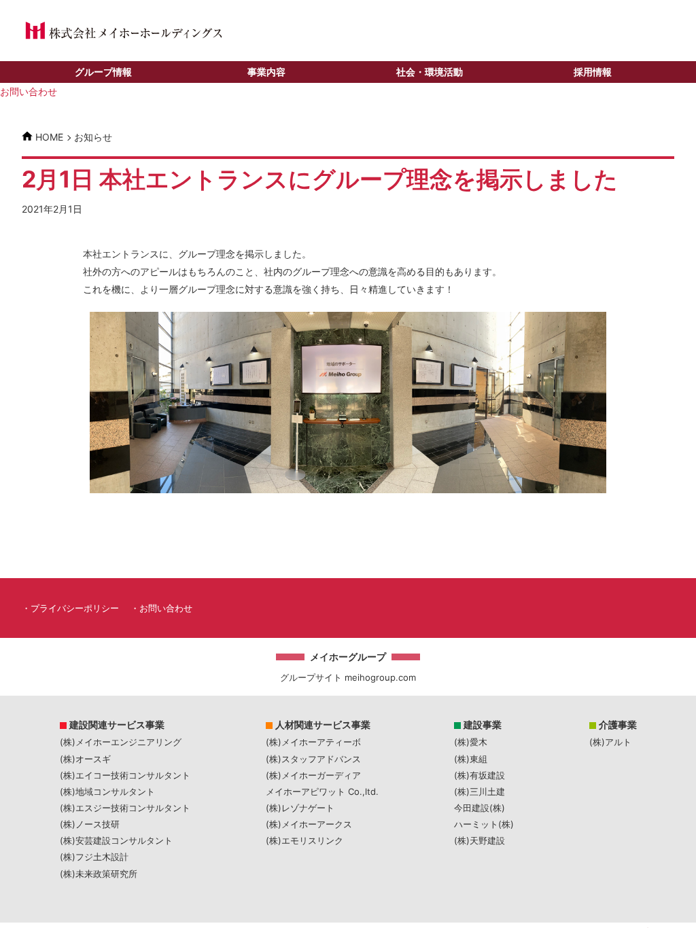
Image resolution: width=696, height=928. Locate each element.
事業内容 (266, 71)
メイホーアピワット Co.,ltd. (322, 791)
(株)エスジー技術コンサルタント (125, 807)
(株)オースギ (85, 758)
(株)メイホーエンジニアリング (120, 741)
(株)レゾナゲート (300, 807)
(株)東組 (470, 758)
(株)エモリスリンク (304, 840)
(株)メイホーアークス (309, 824)
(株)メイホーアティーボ (313, 741)
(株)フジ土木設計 (94, 856)
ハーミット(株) (484, 824)
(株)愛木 (470, 741)
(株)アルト (610, 741)
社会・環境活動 (429, 71)
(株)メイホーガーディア (313, 775)
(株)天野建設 (479, 840)
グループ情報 (103, 71)
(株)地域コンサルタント (107, 791)
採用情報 (593, 71)
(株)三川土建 (479, 791)
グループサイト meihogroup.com (348, 677)
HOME (49, 136)
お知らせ (93, 137)
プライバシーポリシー (75, 608)
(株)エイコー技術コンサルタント (125, 775)
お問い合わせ (28, 91)
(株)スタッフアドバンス (313, 758)
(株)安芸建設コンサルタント (116, 840)
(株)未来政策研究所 (98, 873)
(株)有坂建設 (479, 775)
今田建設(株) (479, 807)
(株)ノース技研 (90, 824)
